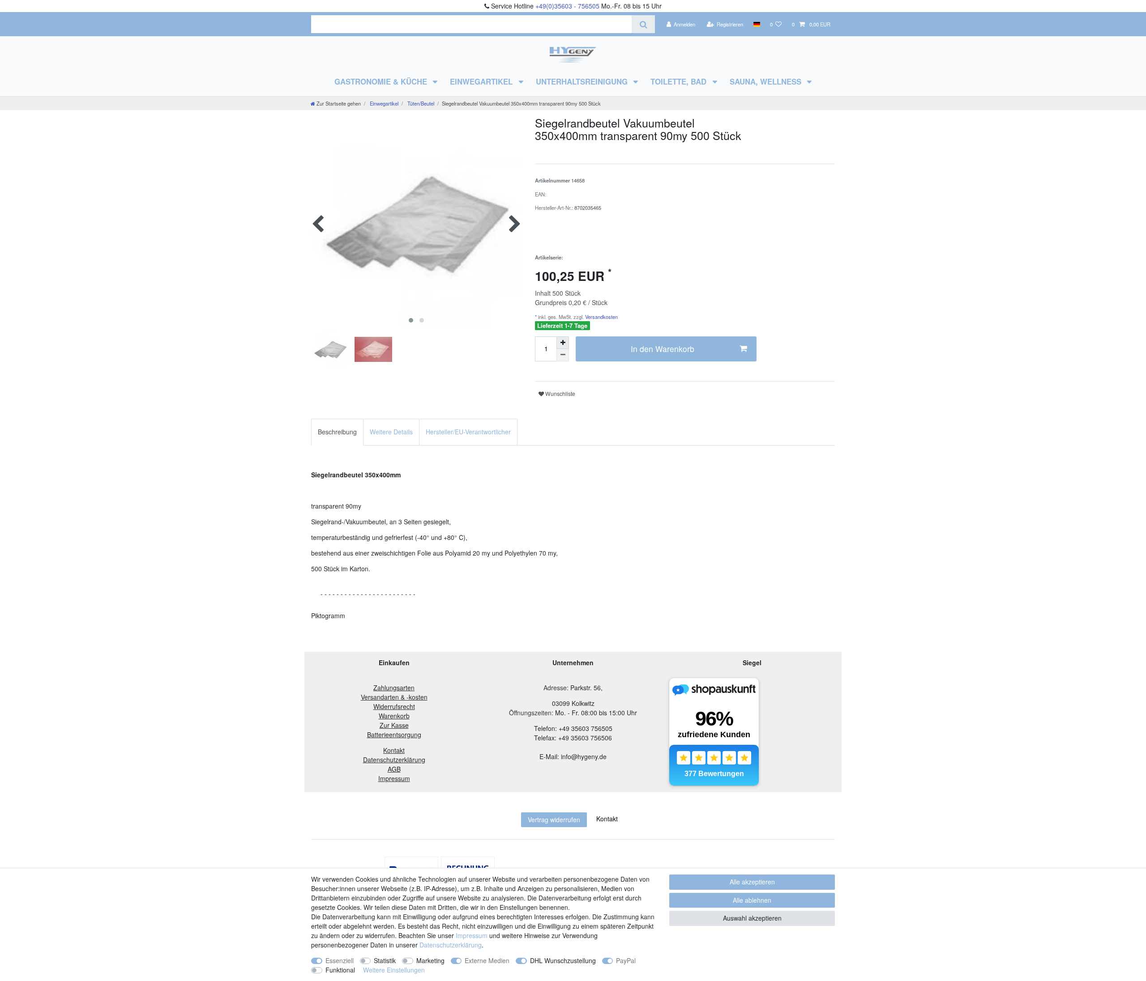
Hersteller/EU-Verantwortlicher (468, 431)
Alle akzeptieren (752, 881)
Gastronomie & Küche (381, 81)
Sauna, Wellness (767, 81)
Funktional (340, 969)
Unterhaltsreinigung (583, 81)
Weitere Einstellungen (394, 969)
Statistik (385, 960)
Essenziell (339, 960)
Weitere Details (391, 431)
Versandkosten (601, 316)
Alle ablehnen (752, 900)
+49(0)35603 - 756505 (567, 5)
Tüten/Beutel (420, 103)
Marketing (430, 960)
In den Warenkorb (662, 348)
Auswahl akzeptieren (752, 917)
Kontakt (607, 818)
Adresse (555, 687)
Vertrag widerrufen (554, 819)
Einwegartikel (482, 81)
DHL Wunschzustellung (563, 960)
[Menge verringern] (562, 355)
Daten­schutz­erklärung (450, 944)
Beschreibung (337, 431)
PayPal (626, 960)
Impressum (471, 935)
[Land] (756, 24)
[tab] (337, 432)
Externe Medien (487, 960)
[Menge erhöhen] (562, 342)
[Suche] (643, 24)
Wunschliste (559, 393)
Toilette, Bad (679, 81)
